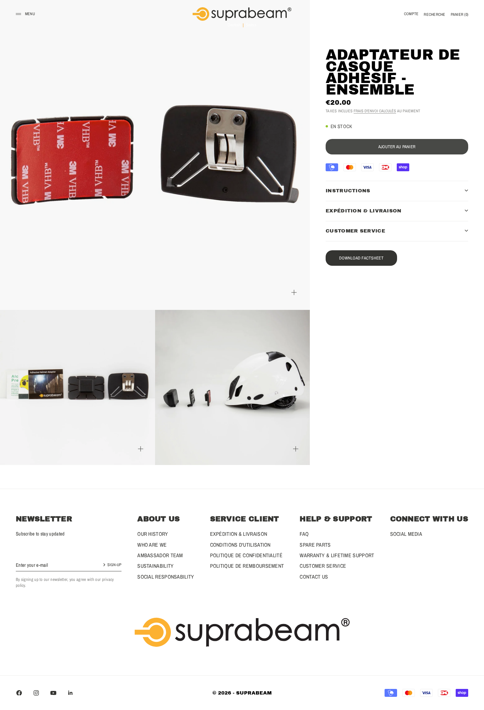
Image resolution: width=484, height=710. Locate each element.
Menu (30, 13)
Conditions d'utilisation (240, 544)
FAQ (304, 533)
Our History (152, 533)
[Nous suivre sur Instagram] (36, 693)
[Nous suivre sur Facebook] (19, 693)
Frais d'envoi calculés (375, 110)
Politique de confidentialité (246, 555)
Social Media (406, 533)
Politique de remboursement (247, 565)
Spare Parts (315, 544)
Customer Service (323, 565)
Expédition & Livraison (238, 533)
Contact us (314, 576)
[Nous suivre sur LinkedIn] (70, 693)
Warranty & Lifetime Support (337, 555)
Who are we (152, 544)
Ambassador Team (160, 555)
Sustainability (155, 565)
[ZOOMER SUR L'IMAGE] (294, 292)
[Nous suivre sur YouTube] (53, 693)
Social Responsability (165, 576)
